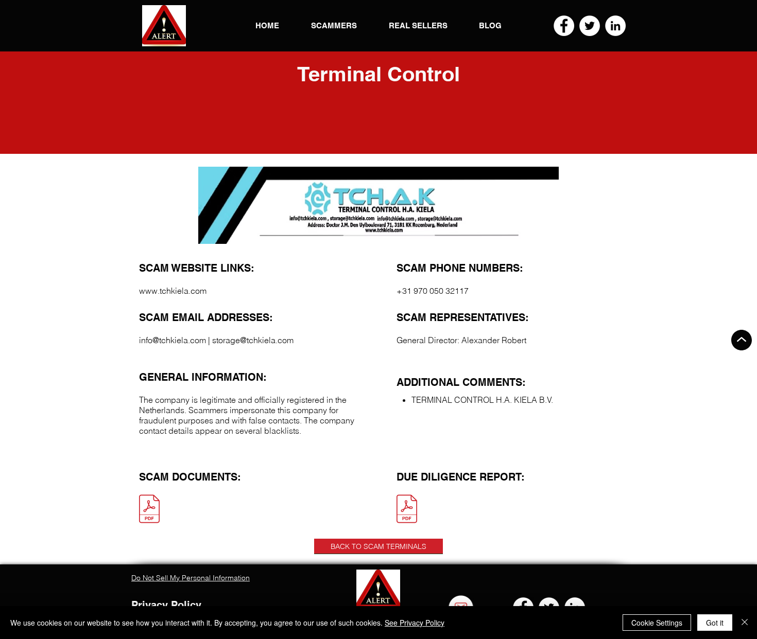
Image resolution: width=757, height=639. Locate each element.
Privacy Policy (166, 605)
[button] (164, 25)
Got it (715, 622)
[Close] (744, 622)
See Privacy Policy (414, 622)
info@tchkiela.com (172, 340)
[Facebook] (564, 25)
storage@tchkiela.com (253, 340)
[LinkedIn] (615, 25)
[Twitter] (589, 25)
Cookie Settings (656, 622)
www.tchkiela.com (173, 291)
